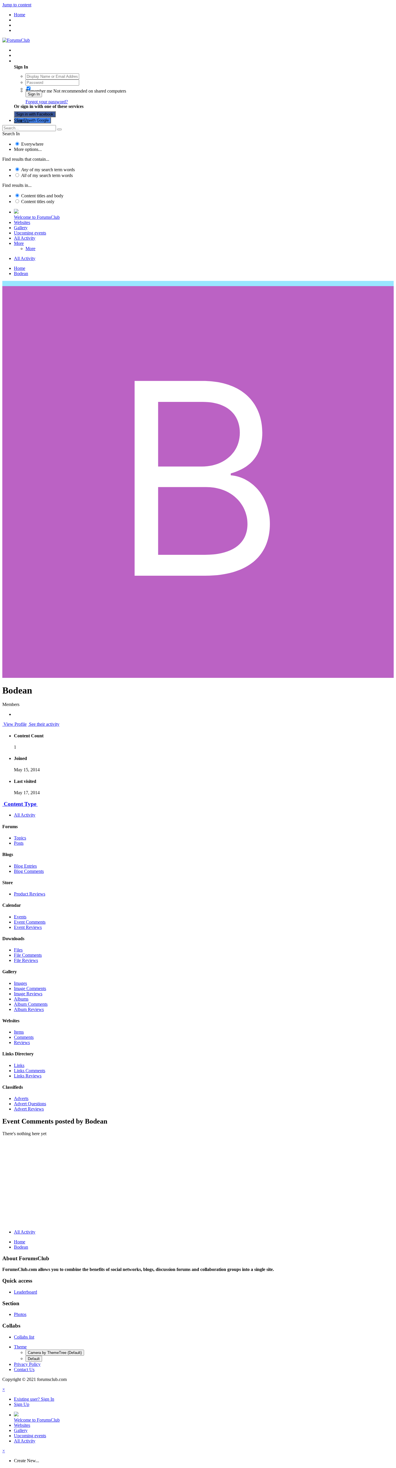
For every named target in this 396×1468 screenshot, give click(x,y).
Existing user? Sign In (35, 60)
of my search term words (48, 169)
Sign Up (21, 120)
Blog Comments (29, 871)
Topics (20, 837)
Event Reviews (28, 927)
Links (19, 1065)
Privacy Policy (27, 1364)
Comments (24, 1037)
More (19, 243)
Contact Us (24, 1369)
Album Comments (31, 1004)
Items (19, 1032)
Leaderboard (25, 1292)
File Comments (28, 955)
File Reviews (26, 960)
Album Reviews (29, 1009)
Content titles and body (42, 195)
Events (20, 916)
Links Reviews (27, 1075)
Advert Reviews (29, 1108)
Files (18, 949)
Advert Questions (30, 1103)
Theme (20, 1346)
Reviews (22, 1042)
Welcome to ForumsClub (37, 217)
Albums (21, 998)
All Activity (24, 238)
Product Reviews (29, 893)
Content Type (20, 804)
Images (20, 983)
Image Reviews (28, 993)
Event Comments (30, 922)
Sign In (34, 94)
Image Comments (30, 988)
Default (34, 1359)
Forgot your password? (47, 101)
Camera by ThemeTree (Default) (55, 1352)
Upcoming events (30, 232)
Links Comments (29, 1070)
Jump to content (16, 4)
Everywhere (32, 144)
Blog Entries (25, 866)
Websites (22, 222)
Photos (20, 1314)
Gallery (21, 227)
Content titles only (38, 201)
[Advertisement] (198, 1184)
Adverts (21, 1098)
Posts (18, 843)
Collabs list (24, 1337)
